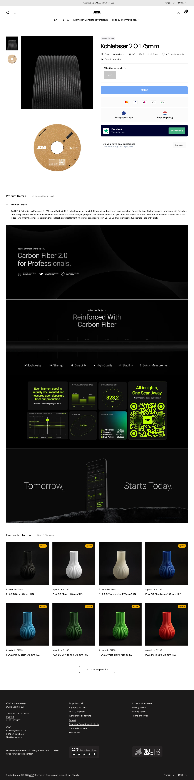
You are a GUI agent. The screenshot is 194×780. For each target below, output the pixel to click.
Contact (179, 145)
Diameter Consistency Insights (84, 724)
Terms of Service (140, 715)
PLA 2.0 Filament (77, 711)
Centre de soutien (78, 728)
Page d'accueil (76, 703)
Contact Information (142, 703)
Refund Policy (139, 711)
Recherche (74, 732)
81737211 (10, 717)
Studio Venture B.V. (15, 706)
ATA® (31, 775)
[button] (8, 12)
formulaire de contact (22, 753)
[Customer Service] (15, 12)
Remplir (72, 720)
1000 (110, 75)
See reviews (177, 130)
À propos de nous (78, 707)
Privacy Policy (139, 707)
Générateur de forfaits (80, 715)
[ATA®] (97, 12)
